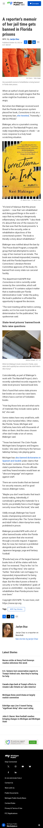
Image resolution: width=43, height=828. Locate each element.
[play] (3, 825)
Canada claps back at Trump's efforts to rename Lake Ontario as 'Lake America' (19, 685)
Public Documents (11, 793)
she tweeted (23, 115)
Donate (35, 3)
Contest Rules (10, 803)
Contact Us (9, 783)
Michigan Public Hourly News (15, 798)
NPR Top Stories (16, 609)
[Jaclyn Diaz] (7, 630)
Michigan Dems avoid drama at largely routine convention (18, 696)
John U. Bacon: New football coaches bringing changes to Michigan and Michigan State (21, 719)
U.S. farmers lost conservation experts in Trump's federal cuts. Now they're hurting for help (20, 673)
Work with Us (9, 788)
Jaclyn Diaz (14, 39)
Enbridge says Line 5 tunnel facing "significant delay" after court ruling (17, 706)
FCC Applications (11, 813)
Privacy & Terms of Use (13, 808)
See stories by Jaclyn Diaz (27, 639)
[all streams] (40, 825)
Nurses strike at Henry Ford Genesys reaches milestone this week (18, 661)
